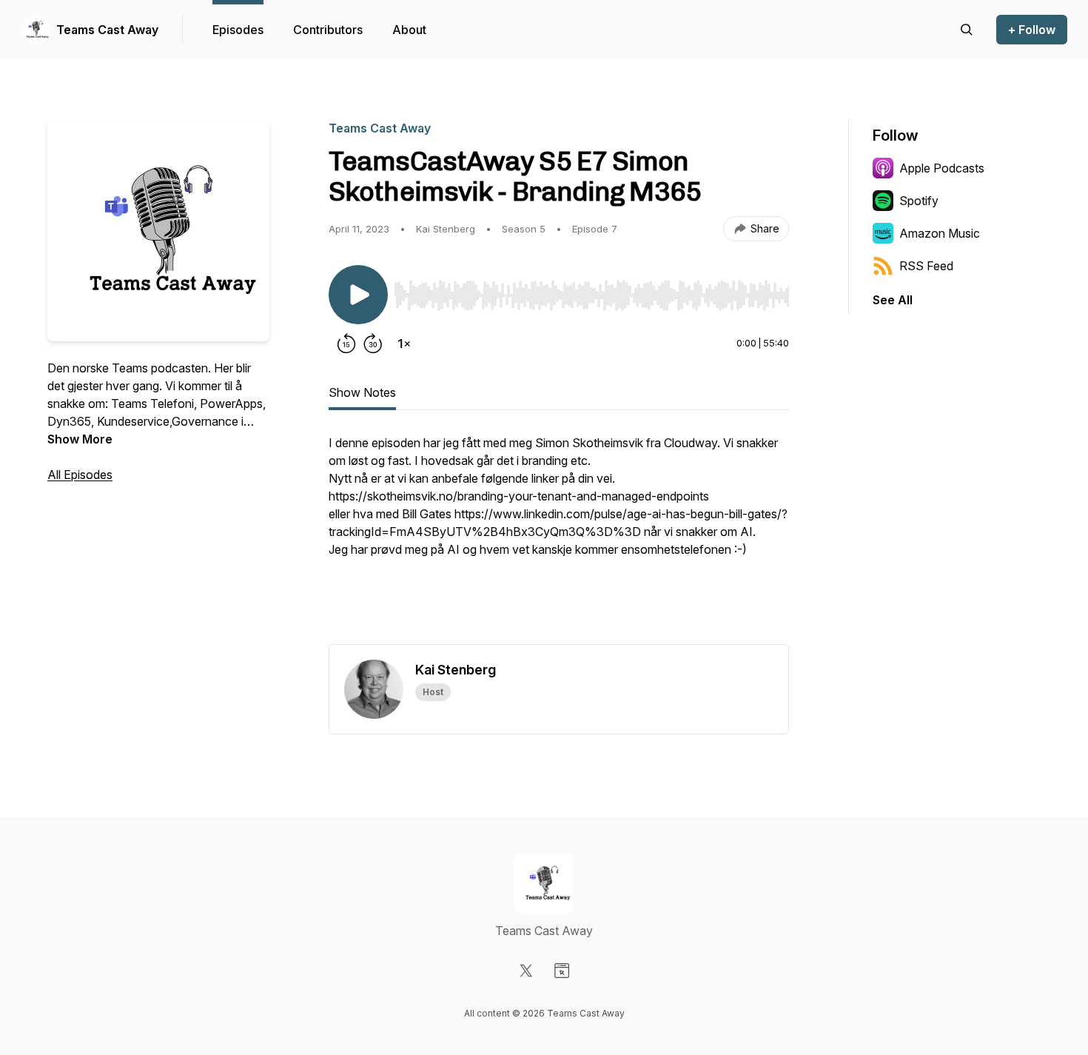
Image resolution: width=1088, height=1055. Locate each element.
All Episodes (80, 474)
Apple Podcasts (941, 168)
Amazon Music (939, 233)
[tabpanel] (559, 539)
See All (893, 299)
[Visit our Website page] (561, 970)
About (409, 29)
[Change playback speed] (404, 343)
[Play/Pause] (358, 294)
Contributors (328, 29)
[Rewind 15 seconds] (346, 343)
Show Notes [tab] (362, 392)
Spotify (918, 200)
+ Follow (1031, 29)
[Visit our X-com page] (526, 970)
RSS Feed (926, 265)
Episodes (237, 29)
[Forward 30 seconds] (373, 343)
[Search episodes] (967, 29)
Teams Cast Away (107, 29)
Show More (80, 439)
